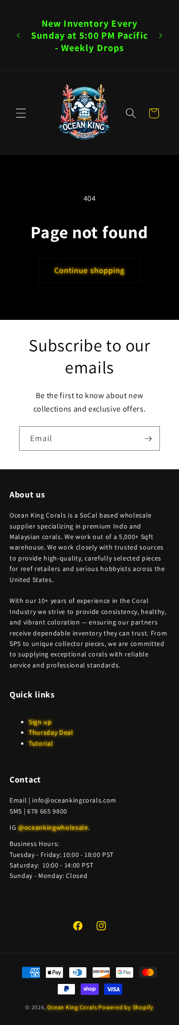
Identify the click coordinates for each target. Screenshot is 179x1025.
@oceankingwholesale (53, 827)
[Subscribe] (148, 438)
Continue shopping (89, 270)
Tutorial (41, 743)
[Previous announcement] (18, 35)
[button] (21, 113)
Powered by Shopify (126, 1007)
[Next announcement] (160, 35)
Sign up (40, 722)
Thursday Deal (51, 732)
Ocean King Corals (72, 1007)
